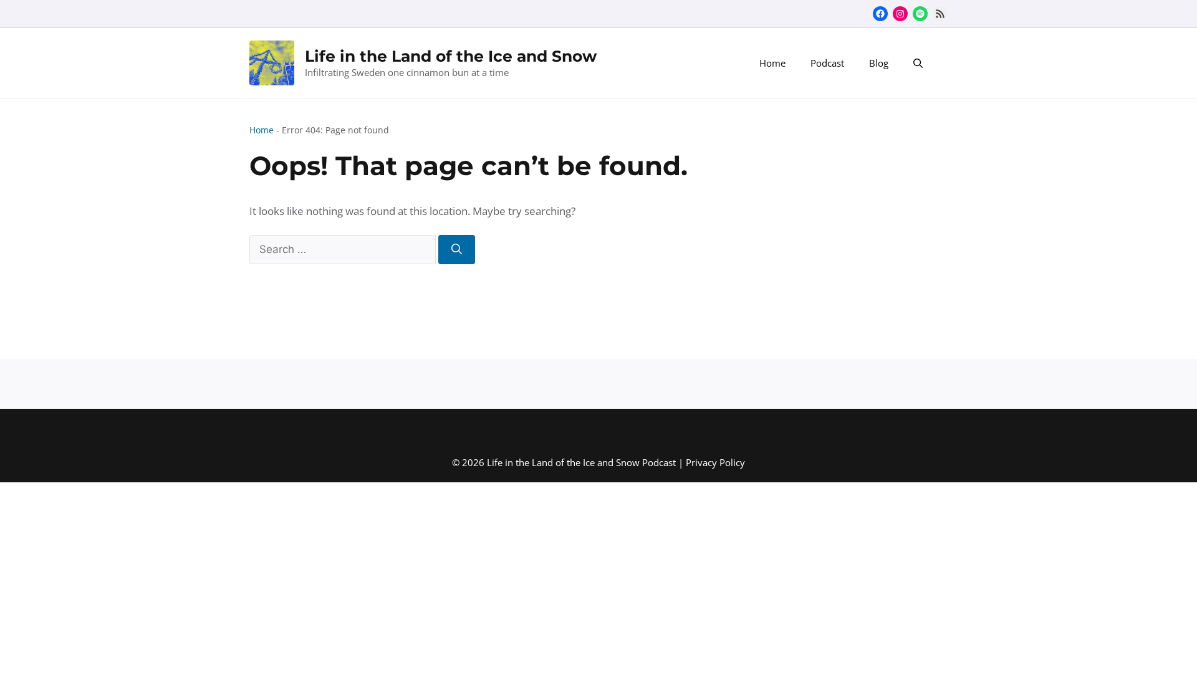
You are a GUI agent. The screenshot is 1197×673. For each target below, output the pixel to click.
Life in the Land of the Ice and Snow (451, 56)
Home (772, 63)
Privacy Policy (715, 462)
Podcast (827, 63)
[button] (918, 63)
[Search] (456, 250)
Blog (878, 63)
